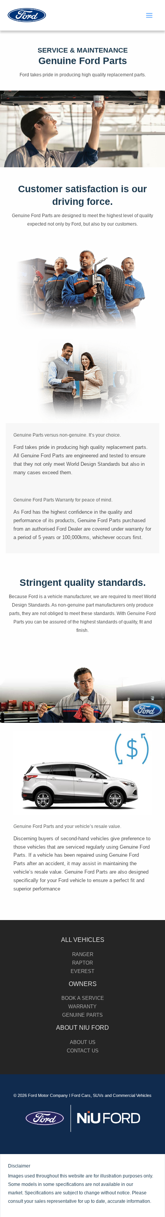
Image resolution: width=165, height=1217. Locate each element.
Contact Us (83, 1051)
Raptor (82, 963)
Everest (82, 971)
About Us (83, 1042)
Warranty (82, 1006)
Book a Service (82, 998)
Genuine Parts (82, 1015)
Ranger (82, 954)
